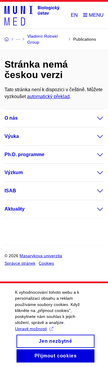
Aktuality (14, 208)
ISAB (10, 190)
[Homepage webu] (31, 15)
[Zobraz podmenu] (94, 118)
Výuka (11, 136)
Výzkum (13, 172)
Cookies (46, 263)
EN (74, 15)
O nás (11, 118)
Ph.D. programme (24, 154)
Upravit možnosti (31, 328)
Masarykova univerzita (41, 255)
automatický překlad (48, 96)
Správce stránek (19, 263)
